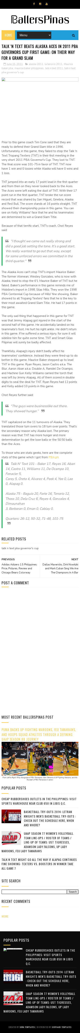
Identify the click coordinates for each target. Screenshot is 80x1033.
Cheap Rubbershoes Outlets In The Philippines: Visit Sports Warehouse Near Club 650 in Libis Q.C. (39, 801)
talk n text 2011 (54, 68)
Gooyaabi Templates (61, 1027)
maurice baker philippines (29, 68)
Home (8, 35)
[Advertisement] (34, 623)
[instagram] (40, 4)
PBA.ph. (54, 457)
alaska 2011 (36, 64)
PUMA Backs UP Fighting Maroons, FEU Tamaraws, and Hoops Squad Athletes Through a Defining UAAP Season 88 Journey (39, 734)
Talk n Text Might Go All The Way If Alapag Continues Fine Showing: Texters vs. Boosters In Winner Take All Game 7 (39, 863)
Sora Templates (27, 1027)
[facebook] (34, 4)
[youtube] (46, 4)
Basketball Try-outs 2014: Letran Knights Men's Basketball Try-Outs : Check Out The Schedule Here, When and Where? (50, 818)
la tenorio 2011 (53, 64)
